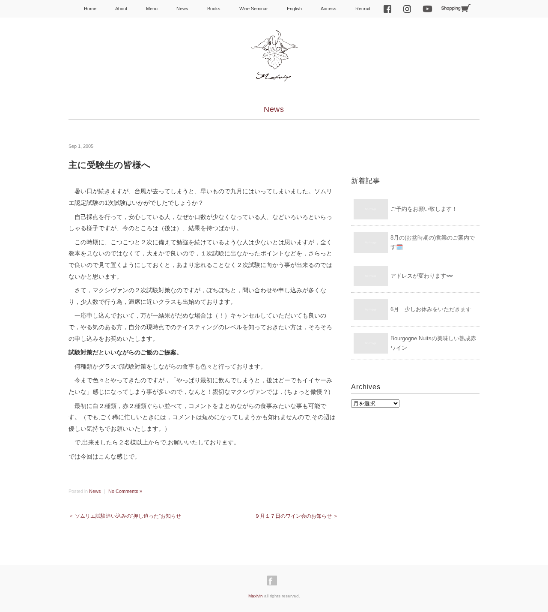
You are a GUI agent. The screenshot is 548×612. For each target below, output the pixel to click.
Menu (152, 8)
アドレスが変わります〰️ (421, 276)
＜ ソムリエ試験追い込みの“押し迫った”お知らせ (124, 516)
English (294, 8)
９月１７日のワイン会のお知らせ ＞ (296, 516)
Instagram (407, 9)
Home (90, 8)
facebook (387, 9)
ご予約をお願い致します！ (423, 209)
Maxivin (255, 596)
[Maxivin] (274, 37)
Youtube (427, 9)
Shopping (456, 8)
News (182, 8)
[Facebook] (274, 580)
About (121, 8)
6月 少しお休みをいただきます (430, 309)
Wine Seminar (253, 8)
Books (213, 8)
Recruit (362, 8)
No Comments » (125, 491)
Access (329, 8)
